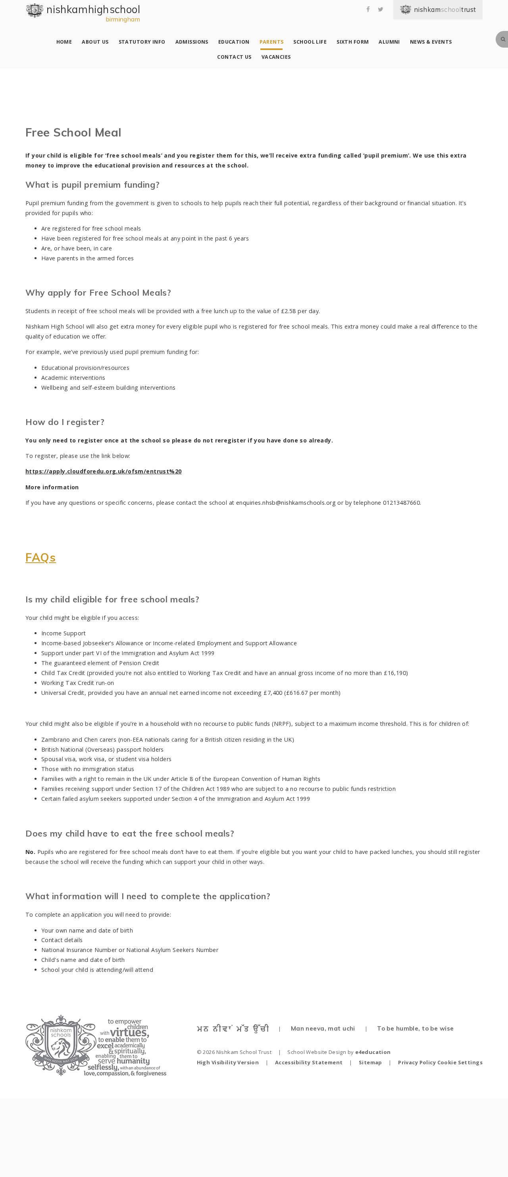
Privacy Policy (417, 1062)
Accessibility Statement (309, 1062)
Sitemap (370, 1062)
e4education (373, 1052)
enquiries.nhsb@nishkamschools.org (286, 502)
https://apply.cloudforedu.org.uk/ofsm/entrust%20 (103, 471)
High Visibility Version (228, 1062)
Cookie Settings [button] (460, 1062)
